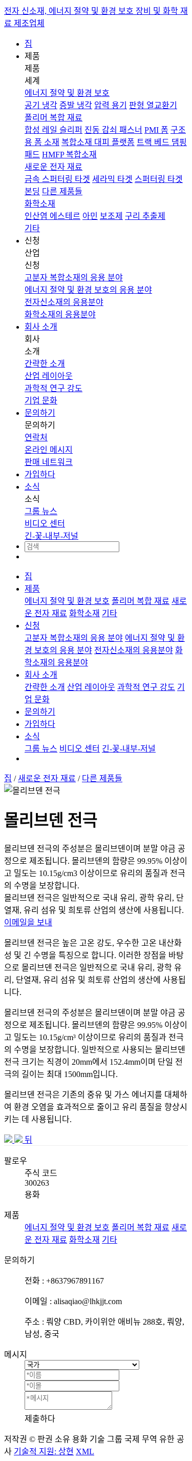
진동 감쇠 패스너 (113, 130)
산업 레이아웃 (49, 376)
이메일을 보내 (28, 922)
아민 (90, 216)
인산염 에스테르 (52, 216)
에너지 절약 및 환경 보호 (67, 93)
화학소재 (40, 203)
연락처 (36, 437)
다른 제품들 (62, 191)
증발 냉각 (75, 105)
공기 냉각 (41, 105)
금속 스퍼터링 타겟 (57, 179)
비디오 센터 (45, 523)
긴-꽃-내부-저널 (51, 536)
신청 (32, 625)
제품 (32, 588)
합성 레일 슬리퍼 (53, 130)
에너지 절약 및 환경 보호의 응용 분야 (88, 290)
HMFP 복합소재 (69, 154)
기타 (32, 228)
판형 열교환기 (153, 105)
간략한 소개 (45, 363)
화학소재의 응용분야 (60, 314)
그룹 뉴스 (41, 511)
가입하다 (40, 474)
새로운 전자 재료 (53, 167)
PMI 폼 (156, 130)
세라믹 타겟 (112, 179)
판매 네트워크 (49, 462)
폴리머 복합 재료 (53, 117)
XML (85, 1451)
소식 (32, 486)
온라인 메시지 (49, 449)
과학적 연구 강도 (53, 388)
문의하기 (40, 413)
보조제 (111, 216)
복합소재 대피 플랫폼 (98, 142)
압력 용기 (110, 105)
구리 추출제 (145, 216)
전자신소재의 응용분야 (64, 302)
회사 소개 (41, 326)
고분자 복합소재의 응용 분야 (74, 277)
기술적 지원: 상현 (44, 1451)
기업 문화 (41, 400)
